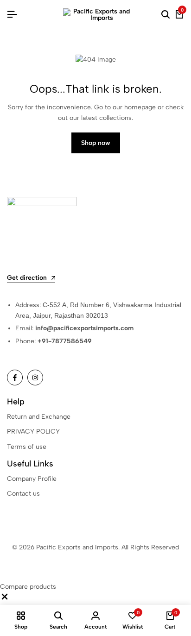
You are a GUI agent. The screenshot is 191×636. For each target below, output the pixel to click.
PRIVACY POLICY (33, 431)
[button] (4, 599)
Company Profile (32, 479)
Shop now (95, 143)
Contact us (23, 493)
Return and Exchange (38, 417)
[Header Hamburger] (12, 14)
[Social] (15, 377)
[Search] (165, 15)
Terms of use (26, 447)
